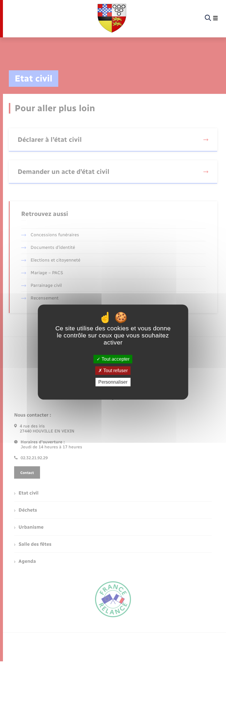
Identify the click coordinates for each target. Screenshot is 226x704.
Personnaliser (112, 382)
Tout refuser (115, 370)
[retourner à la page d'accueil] (111, 18)
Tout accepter (114, 359)
